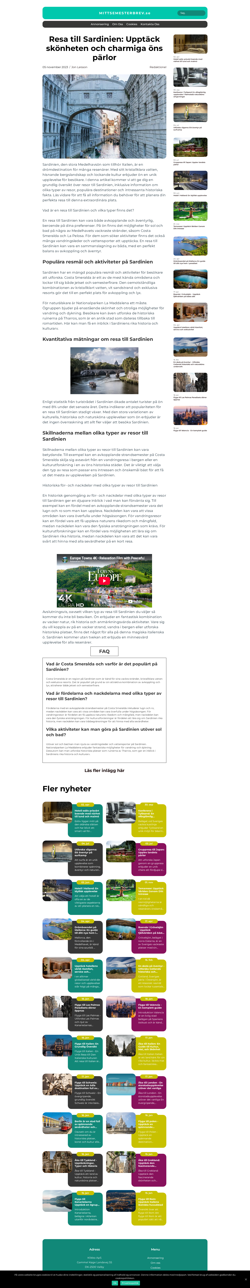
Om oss (117, 24)
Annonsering (100, 24)
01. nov (149, 882)
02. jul (149, 843)
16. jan (85, 1115)
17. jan (149, 1037)
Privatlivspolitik (130, 1283)
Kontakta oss (150, 24)
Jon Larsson (79, 67)
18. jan (85, 998)
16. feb (149, 959)
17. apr (149, 921)
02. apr (85, 804)
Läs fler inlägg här (104, 770)
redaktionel (158, 67)
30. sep (149, 804)
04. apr (85, 959)
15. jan (149, 1154)
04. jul (85, 843)
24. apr (85, 921)
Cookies (131, 24)
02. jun (85, 882)
